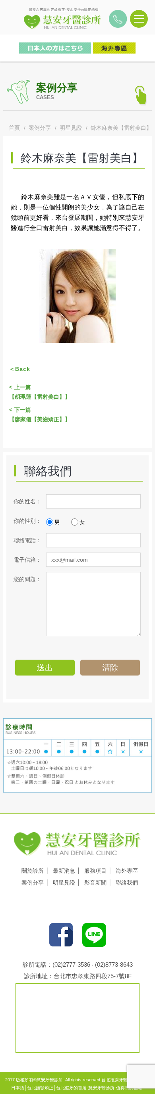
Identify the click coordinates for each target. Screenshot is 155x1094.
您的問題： (27, 579)
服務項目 (95, 871)
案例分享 (40, 128)
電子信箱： (27, 560)
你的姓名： (27, 501)
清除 (110, 667)
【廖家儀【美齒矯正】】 (39, 414)
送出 (45, 667)
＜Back (19, 369)
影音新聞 (95, 882)
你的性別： (27, 521)
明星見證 (71, 128)
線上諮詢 (140, 107)
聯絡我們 (127, 882)
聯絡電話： (27, 540)
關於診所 (32, 871)
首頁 (14, 128)
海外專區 (127, 871)
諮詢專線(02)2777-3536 (118, 21)
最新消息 (64, 871)
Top (140, 124)
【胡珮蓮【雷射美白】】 (39, 392)
